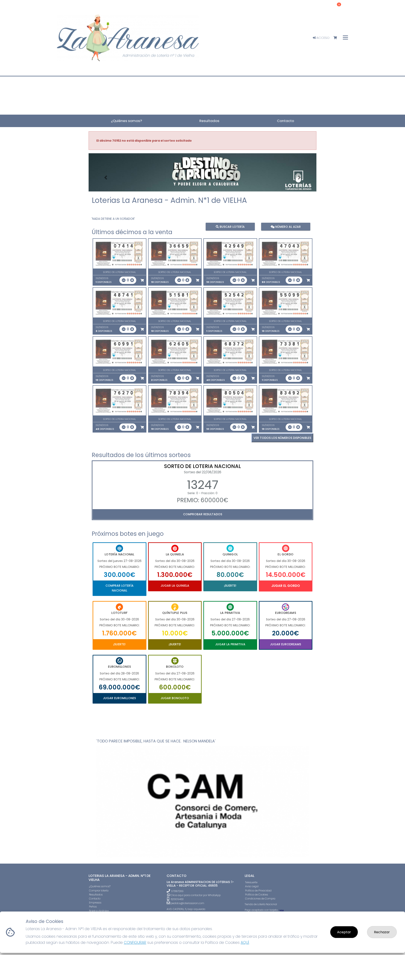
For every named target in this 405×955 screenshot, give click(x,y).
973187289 (177, 891)
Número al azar (287, 226)
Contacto (94, 898)
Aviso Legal (252, 886)
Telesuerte (251, 882)
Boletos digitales (99, 911)
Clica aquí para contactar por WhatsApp (195, 895)
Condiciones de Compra (260, 898)
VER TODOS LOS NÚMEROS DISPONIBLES (282, 438)
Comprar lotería (98, 890)
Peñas (93, 906)
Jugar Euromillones (119, 698)
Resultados (96, 894)
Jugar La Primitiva (230, 644)
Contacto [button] (285, 120)
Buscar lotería (232, 226)
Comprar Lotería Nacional (119, 587)
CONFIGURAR (135, 942)
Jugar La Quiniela (175, 585)
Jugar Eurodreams (285, 644)
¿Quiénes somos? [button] (126, 120)
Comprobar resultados (202, 514)
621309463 (177, 899)
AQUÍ (245, 942)
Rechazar (382, 932)
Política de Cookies (256, 894)
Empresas (95, 902)
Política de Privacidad (258, 890)
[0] (337, 37)
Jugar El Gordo (285, 585)
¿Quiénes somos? (100, 886)
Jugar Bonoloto (175, 698)
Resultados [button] (209, 120)
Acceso (322, 38)
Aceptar (344, 932)
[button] (106, 177)
